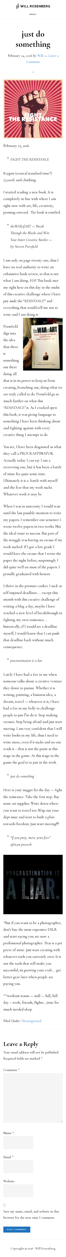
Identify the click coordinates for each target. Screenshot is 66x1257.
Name (8, 1133)
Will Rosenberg (35, 6)
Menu (33, 14)
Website (8, 1181)
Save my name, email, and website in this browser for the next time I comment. (31, 1214)
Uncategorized (31, 1021)
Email (8, 1157)
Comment (11, 1070)
